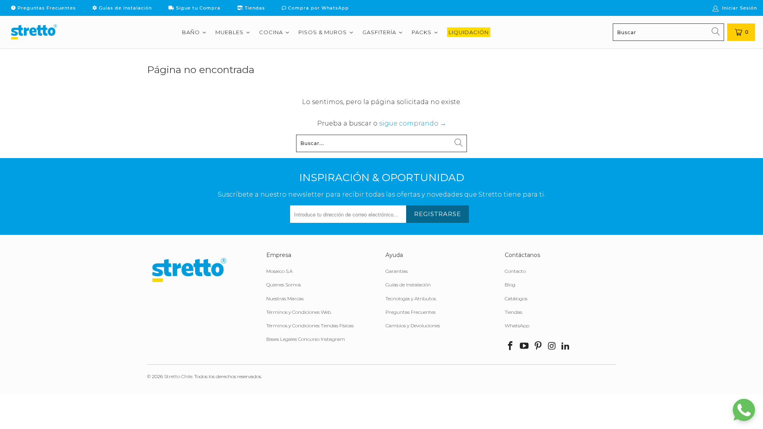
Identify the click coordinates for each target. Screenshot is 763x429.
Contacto (515, 271)
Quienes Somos (283, 285)
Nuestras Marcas (285, 298)
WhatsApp (517, 326)
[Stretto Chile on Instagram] (552, 346)
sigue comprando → (412, 123)
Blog (510, 285)
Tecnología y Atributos (410, 298)
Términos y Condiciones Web (298, 312)
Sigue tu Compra (197, 8)
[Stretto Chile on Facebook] (511, 346)
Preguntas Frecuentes (46, 8)
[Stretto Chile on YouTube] (525, 346)
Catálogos (516, 298)
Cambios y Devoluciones (412, 326)
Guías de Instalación (124, 8)
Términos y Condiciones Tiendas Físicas (310, 326)
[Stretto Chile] (34, 32)
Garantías (396, 271)
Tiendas (254, 8)
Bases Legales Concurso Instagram (305, 339)
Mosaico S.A (279, 271)
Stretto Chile (178, 376)
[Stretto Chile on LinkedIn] (566, 346)
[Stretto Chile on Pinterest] (538, 346)
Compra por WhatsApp (318, 8)
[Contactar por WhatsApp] (744, 410)
